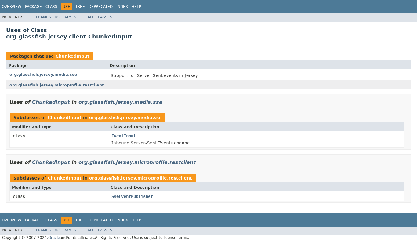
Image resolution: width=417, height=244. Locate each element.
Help (136, 7)
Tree (80, 7)
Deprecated (101, 7)
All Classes (100, 17)
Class (51, 7)
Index (122, 7)
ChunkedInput (72, 56)
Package (33, 7)
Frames (43, 17)
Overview (11, 7)
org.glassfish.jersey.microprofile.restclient (56, 85)
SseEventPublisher (132, 196)
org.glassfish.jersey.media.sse (43, 74)
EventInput (123, 135)
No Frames (65, 17)
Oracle (54, 237)
